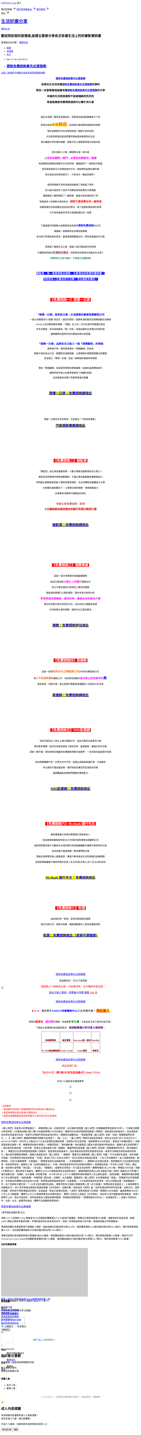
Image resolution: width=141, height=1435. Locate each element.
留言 (36, 1300)
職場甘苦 (23, 42)
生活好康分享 (14, 21)
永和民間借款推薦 (36, 73)
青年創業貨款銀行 (10, 1313)
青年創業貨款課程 (10, 1316)
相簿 (9, 48)
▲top (3, 1307)
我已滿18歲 (6, 1430)
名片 (9, 54)
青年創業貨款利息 (10, 1323)
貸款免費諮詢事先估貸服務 (26, 66)
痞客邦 (29, 1300)
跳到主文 (5, 29)
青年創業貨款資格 (10, 1310)
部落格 (10, 51)
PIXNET (50, 1397)
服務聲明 (96, 1397)
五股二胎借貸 (7, 73)
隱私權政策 (86, 1397)
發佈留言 (5, 1330)
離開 (16, 1430)
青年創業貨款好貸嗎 (11, 1320)
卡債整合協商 (21, 73)
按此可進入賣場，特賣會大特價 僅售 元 (73, 992)
